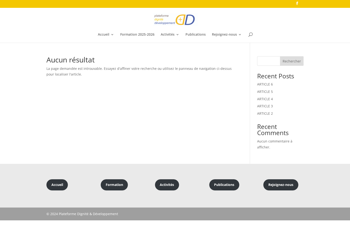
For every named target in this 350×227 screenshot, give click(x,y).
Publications (195, 35)
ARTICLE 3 (265, 106)
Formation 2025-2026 (137, 35)
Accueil (103, 35)
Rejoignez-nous (224, 35)
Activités (168, 35)
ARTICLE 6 (265, 84)
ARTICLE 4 (265, 99)
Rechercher (292, 61)
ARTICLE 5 (265, 91)
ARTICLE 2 (265, 113)
